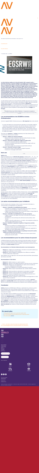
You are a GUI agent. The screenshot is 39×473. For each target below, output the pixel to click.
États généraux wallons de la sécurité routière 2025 (15, 313)
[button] (2, 374)
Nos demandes (7, 315)
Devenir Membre (3, 344)
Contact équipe (3, 346)
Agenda (2, 347)
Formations (3, 348)
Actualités (2, 349)
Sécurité (2, 48)
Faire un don (3, 350)
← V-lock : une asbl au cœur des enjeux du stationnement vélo (14, 324)
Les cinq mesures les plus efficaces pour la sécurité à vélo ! (16, 314)
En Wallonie (6, 48)
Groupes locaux (3, 345)
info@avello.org (3, 381)
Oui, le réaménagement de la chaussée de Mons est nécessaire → (15, 325)
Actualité (2, 43)
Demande (5, 43)
